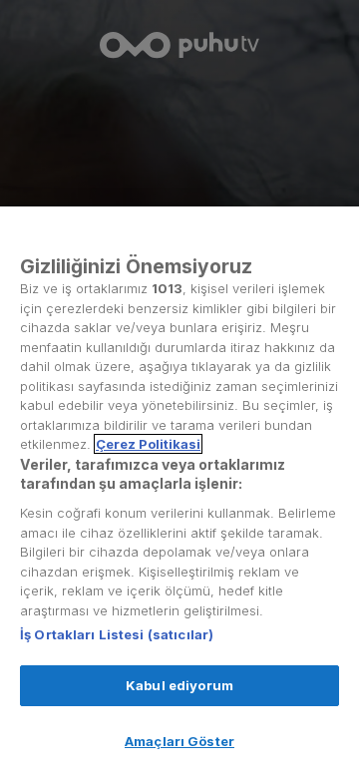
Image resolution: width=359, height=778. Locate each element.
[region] (179, 492)
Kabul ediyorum (179, 685)
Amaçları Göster (179, 741)
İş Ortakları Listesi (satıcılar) (116, 634)
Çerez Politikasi (148, 444)
